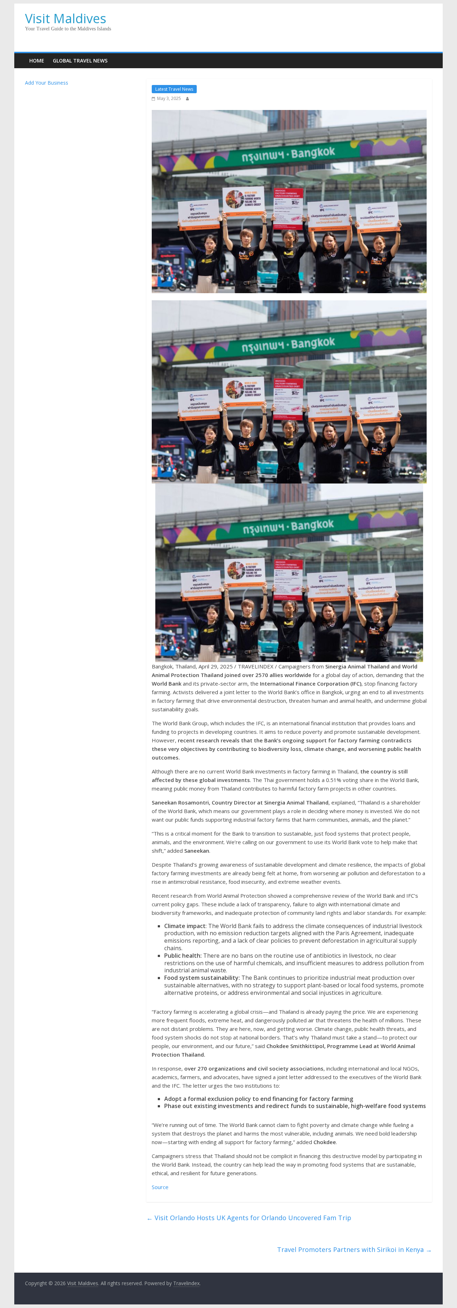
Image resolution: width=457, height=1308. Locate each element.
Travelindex (186, 1283)
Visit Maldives (65, 18)
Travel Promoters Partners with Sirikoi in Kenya (354, 1249)
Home (36, 60)
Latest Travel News (174, 89)
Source (160, 1187)
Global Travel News (80, 60)
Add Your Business (46, 82)
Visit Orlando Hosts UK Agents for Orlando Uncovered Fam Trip (248, 1217)
